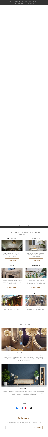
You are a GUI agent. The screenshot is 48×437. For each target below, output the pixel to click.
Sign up (38, 427)
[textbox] (18, 427)
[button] (3, 2)
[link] (23, 3)
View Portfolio (12, 260)
